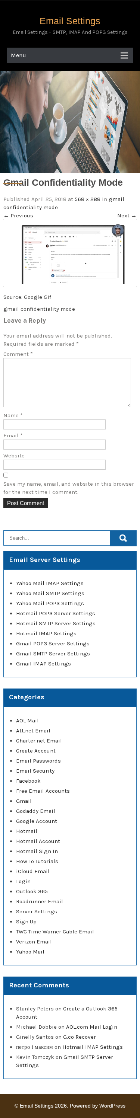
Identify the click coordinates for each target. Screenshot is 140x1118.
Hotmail (26, 831)
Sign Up (26, 921)
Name (13, 415)
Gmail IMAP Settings (43, 663)
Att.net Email (33, 730)
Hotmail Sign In (37, 851)
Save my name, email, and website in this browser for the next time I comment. (68, 487)
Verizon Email (34, 941)
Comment (18, 354)
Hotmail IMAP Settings (46, 633)
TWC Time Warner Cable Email (55, 931)
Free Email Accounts (43, 791)
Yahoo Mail (30, 951)
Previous (18, 215)
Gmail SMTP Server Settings (53, 653)
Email (13, 435)
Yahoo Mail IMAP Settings (50, 583)
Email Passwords (38, 760)
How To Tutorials (37, 861)
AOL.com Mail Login (91, 1026)
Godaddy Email (35, 811)
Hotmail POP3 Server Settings (55, 613)
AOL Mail (27, 720)
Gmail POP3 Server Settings (53, 643)
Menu (18, 55)
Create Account (36, 750)
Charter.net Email (39, 740)
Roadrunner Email (39, 901)
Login (23, 881)
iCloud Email (33, 871)
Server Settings (36, 911)
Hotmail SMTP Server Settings (56, 623)
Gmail (24, 801)
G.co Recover (79, 1037)
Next (127, 215)
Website (14, 455)
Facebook (28, 780)
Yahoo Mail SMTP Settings (50, 593)
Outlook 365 (32, 891)
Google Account (36, 821)
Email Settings (70, 21)
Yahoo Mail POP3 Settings (50, 603)
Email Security (35, 770)
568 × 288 (87, 199)
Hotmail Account (38, 841)
